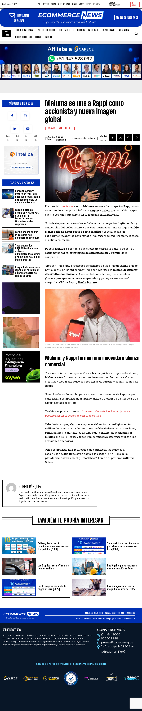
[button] (136, 33)
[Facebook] (12, 116)
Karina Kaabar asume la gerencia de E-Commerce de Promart (27, 234)
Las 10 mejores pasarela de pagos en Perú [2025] (52, 588)
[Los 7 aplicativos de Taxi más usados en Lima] (19, 566)
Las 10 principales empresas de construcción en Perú (122, 567)
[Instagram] (25, 116)
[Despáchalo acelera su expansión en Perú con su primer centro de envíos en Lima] (8, 270)
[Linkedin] (15, 129)
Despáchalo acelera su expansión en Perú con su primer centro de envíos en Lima (27, 271)
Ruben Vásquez (61, 138)
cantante (67, 206)
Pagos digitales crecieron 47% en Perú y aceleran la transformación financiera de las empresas (27, 217)
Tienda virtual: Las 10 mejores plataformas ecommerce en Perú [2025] (123, 546)
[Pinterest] (128, 137)
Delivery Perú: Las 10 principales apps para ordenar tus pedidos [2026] (53, 546)
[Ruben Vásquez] (46, 138)
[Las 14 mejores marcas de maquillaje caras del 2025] (89, 587)
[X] (120, 137)
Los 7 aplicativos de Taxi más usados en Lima (53, 567)
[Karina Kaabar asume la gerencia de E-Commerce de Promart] (8, 234)
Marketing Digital (60, 128)
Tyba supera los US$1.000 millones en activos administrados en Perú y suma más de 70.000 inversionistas (27, 252)
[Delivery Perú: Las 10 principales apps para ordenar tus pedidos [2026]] (19, 545)
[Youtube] (28, 129)
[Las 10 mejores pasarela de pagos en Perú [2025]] (19, 587)
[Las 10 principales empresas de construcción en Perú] (89, 566)
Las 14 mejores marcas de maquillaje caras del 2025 (121, 588)
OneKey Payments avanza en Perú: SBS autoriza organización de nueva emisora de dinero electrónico (27, 196)
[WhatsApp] (136, 137)
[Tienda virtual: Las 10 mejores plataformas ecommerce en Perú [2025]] (89, 545)
